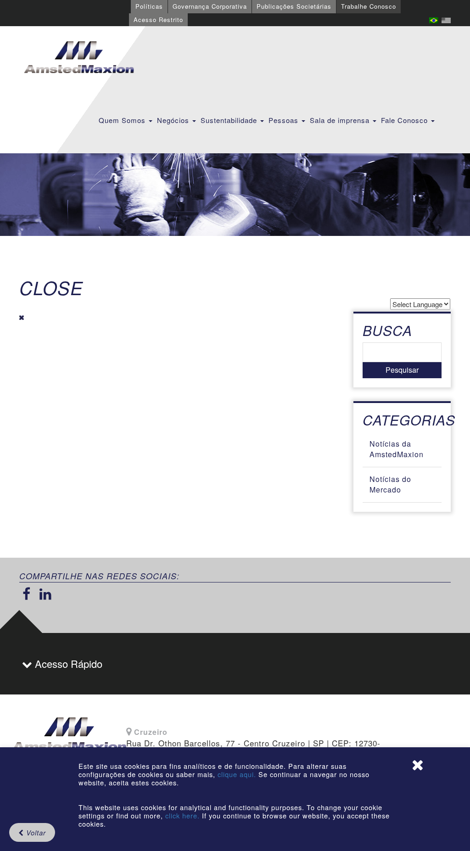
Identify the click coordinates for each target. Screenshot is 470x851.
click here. (182, 815)
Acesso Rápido (67, 663)
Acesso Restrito (158, 19)
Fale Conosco (405, 120)
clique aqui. (238, 774)
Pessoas (285, 120)
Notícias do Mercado (390, 484)
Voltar (35, 832)
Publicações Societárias (294, 6)
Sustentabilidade (230, 120)
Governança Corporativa (210, 6)
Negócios (174, 120)
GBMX (79, 58)
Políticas (149, 6)
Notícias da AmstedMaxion (396, 448)
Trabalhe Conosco (368, 6)
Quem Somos (123, 120)
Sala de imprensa (341, 120)
